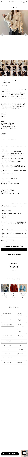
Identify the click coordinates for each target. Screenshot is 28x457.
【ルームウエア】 (7, 362)
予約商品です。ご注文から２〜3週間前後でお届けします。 (13, 234)
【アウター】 (7, 349)
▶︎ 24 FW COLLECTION (20, 320)
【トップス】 (20, 341)
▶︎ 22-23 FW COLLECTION (20, 330)
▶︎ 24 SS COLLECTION (7, 324)
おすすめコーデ (20, 362)
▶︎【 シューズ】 (7, 341)
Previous (2, 34)
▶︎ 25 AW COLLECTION (20, 314)
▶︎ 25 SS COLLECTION (7, 319)
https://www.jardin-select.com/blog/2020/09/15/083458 (10, 192)
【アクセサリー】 (20, 349)
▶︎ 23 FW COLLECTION (20, 325)
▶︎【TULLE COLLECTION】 (20, 336)
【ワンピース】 (20, 353)
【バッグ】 (20, 358)
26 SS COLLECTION (7, 313)
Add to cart (14, 249)
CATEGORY (14, 7)
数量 (2, 240)
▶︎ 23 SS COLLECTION (7, 330)
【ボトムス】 (7, 353)
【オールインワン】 (20, 345)
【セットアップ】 (7, 345)
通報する (14, 270)
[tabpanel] (14, 34)
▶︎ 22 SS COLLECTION (7, 335)
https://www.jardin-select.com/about (10, 183)
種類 (2, 229)
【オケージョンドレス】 (8, 358)
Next (25, 34)
